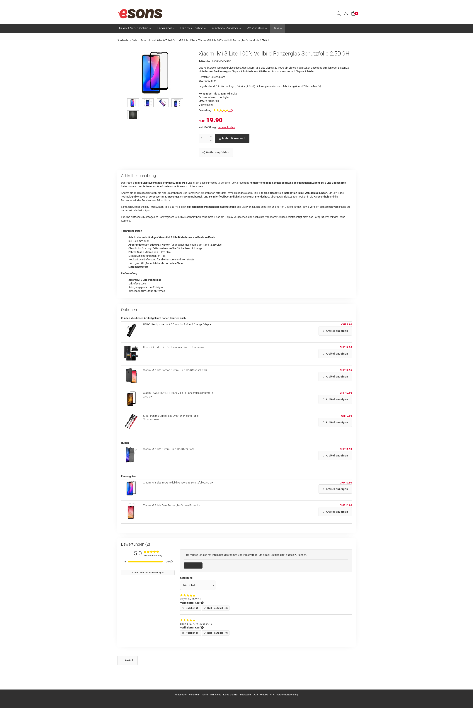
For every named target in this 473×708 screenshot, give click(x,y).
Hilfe (272, 694)
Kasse (205, 694)
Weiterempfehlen (217, 152)
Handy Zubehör (191, 28)
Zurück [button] (129, 660)
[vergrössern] (155, 72)
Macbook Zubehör (225, 28)
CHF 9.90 (346, 324)
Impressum (245, 694)
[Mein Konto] (346, 14)
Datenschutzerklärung (287, 694)
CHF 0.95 (346, 415)
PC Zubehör (255, 28)
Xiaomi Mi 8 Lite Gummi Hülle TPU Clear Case (168, 449)
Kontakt (264, 694)
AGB (255, 694)
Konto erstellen (230, 694)
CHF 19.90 (346, 392)
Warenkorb (194, 694)
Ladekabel (164, 28)
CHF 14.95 (346, 370)
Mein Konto (215, 694)
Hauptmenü (181, 694)
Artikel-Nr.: (205, 61)
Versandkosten (226, 127)
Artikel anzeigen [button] (336, 330)
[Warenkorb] (353, 14)
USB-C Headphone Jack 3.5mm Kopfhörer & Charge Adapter (177, 324)
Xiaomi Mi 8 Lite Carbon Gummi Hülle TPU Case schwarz (175, 370)
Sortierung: (186, 577)
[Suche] (339, 14)
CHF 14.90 (346, 347)
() (192, 608)
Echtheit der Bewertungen (149, 572)
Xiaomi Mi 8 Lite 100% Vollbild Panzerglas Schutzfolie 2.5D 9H (178, 482)
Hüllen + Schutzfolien (133, 28)
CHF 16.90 (346, 505)
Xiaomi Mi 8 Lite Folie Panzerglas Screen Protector (171, 505)
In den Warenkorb (233, 138)
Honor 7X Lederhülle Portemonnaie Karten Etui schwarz (175, 347)
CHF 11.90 (346, 449)
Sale (276, 28)
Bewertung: (205, 110)
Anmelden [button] (194, 565)
